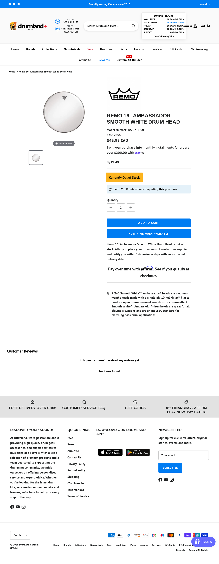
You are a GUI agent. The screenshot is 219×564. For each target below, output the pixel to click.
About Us (73, 451)
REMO (115, 162)
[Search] (133, 25)
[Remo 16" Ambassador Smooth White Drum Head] (36, 158)
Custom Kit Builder (129, 58)
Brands (30, 49)
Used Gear (106, 49)
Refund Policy (76, 470)
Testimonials (75, 490)
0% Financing (199, 49)
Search (71, 444)
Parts (123, 49)
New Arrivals (72, 49)
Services (157, 49)
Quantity (112, 200)
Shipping (73, 477)
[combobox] (106, 25)
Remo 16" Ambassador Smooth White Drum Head (45, 71)
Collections (49, 49)
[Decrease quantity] (111, 207)
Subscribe (170, 467)
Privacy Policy (76, 464)
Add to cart (148, 223)
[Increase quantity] (131, 207)
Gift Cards (176, 49)
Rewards (104, 60)
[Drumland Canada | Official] (28, 26)
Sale (90, 49)
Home (15, 49)
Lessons (139, 49)
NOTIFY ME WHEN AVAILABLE (149, 233)
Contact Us (85, 60)
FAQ (70, 438)
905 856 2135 (70, 22)
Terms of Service (78, 496)
